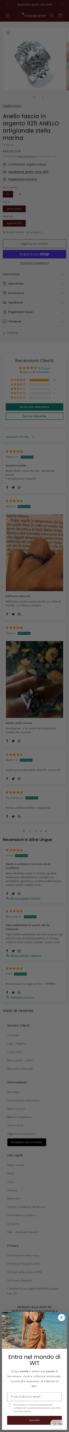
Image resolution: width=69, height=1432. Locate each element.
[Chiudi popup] (61, 1317)
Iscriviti (34, 1420)
